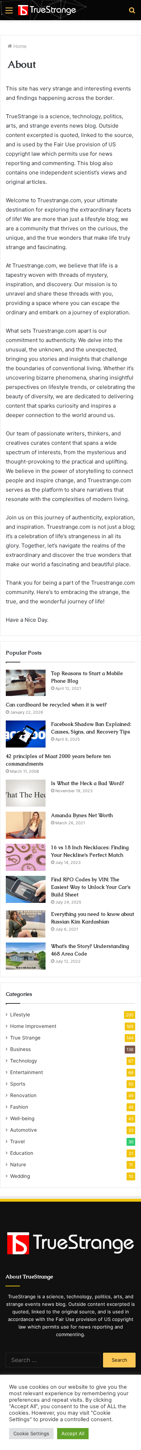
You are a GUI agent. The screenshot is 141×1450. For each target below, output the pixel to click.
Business (20, 1049)
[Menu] (9, 13)
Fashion (19, 1107)
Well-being (22, 1118)
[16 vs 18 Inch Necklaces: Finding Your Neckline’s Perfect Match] (26, 857)
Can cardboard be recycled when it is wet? (56, 704)
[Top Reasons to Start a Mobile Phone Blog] (26, 683)
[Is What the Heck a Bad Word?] (26, 793)
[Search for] (132, 13)
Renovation (23, 1095)
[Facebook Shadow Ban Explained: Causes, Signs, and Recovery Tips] (26, 734)
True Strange (25, 1038)
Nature (18, 1164)
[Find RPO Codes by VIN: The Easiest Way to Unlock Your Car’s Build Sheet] (26, 889)
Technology (23, 1061)
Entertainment (26, 1072)
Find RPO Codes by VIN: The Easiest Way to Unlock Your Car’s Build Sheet (91, 887)
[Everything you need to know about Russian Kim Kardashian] (26, 923)
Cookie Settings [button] (31, 1433)
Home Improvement (33, 1026)
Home (19, 46)
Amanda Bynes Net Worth (82, 815)
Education (21, 1153)
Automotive (23, 1130)
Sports (17, 1084)
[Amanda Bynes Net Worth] (26, 825)
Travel (17, 1141)
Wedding (20, 1176)
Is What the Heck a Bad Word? (87, 783)
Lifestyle (20, 1014)
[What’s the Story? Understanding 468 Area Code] (26, 956)
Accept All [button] (72, 1433)
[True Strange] (47, 10)
